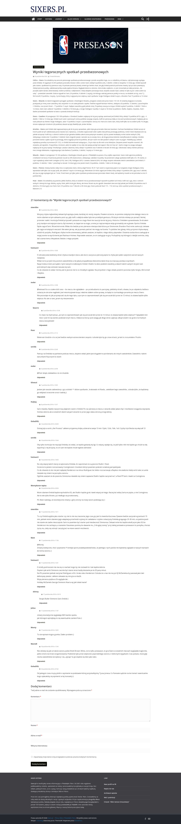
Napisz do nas (109, 789)
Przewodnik (109, 19)
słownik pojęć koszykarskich (88, 802)
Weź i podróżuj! (109, 797)
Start (39, 19)
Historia (48, 19)
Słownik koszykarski (93, 19)
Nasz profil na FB (110, 784)
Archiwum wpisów (110, 793)
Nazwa (34, 725)
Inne (119, 19)
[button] (63, 19)
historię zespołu (50, 802)
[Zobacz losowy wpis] (147, 19)
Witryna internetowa (39, 746)
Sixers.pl (33, 784)
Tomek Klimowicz (55, 76)
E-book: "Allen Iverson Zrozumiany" (116, 802)
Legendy (58, 19)
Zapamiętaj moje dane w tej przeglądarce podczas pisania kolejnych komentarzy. (65, 757)
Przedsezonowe (39, 67)
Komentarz (36, 696)
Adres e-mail (36, 735)
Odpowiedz (41, 243)
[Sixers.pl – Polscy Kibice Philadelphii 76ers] (33, 19)
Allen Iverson (73, 19)
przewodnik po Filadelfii (69, 805)
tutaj (82, 807)
